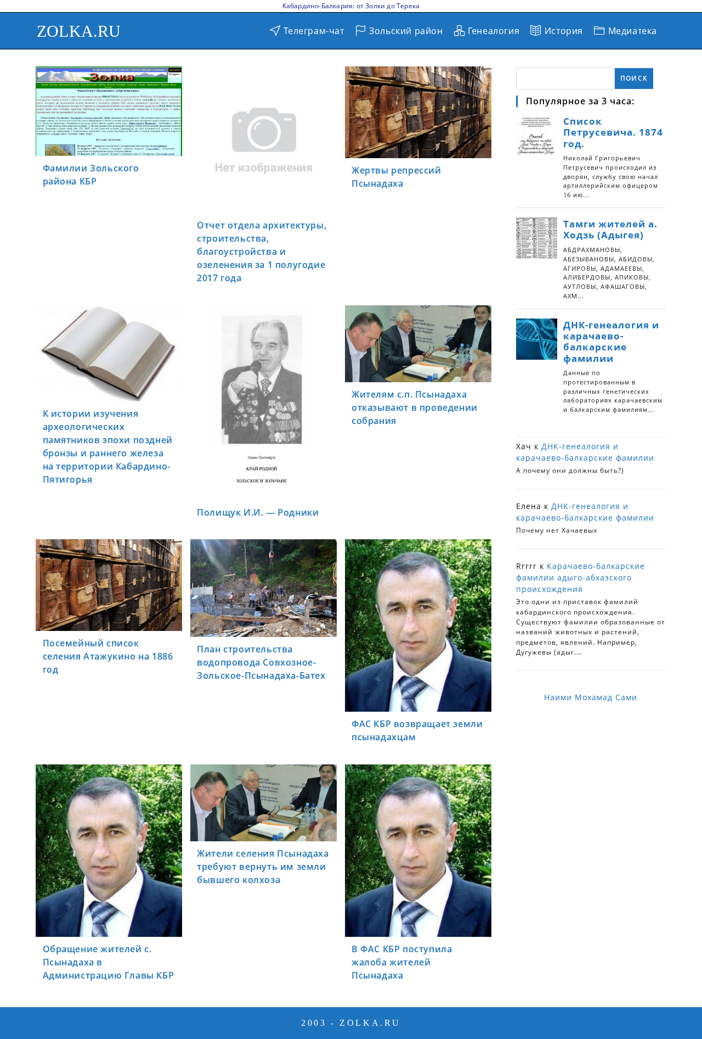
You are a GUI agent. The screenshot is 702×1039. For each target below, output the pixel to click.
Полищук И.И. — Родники (258, 512)
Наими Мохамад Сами (590, 697)
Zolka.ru (79, 31)
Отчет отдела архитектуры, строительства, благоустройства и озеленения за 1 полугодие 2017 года (261, 251)
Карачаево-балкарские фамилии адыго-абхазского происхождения (580, 577)
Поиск (634, 78)
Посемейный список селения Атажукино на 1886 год (108, 656)
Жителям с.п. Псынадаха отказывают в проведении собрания (415, 407)
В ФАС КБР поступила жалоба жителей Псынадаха (402, 962)
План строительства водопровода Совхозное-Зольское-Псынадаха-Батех (261, 662)
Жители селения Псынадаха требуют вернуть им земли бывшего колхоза (263, 866)
